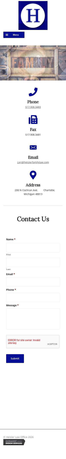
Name (10, 239)
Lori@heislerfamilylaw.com (33, 162)
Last (8, 269)
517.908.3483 (33, 107)
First (8, 254)
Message (12, 305)
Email (10, 274)
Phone (11, 289)
